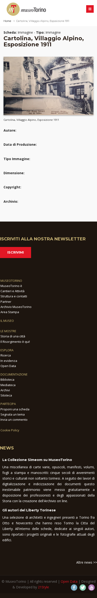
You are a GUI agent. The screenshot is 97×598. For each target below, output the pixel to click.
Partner (5, 301)
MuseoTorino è (11, 286)
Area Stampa (9, 312)
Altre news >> (86, 562)
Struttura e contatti (13, 296)
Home (7, 21)
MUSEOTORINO (11, 281)
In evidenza (8, 361)
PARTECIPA (8, 404)
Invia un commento (14, 419)
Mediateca (8, 385)
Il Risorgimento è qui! (15, 341)
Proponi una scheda (14, 409)
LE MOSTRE (8, 331)
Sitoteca (6, 395)
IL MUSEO (7, 321)
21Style (43, 587)
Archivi (5, 390)
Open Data (8, 366)
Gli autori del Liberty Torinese (29, 510)
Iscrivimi (15, 252)
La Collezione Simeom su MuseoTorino (37, 460)
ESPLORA (6, 350)
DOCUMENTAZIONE (14, 374)
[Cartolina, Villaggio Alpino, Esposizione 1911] (48, 85)
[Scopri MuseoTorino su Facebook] (74, 587)
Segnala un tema (12, 414)
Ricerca (5, 355)
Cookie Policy (9, 430)
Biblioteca (7, 379)
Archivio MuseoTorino (16, 307)
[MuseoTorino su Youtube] (91, 587)
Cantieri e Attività (12, 291)
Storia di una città (12, 336)
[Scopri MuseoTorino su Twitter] (83, 587)
